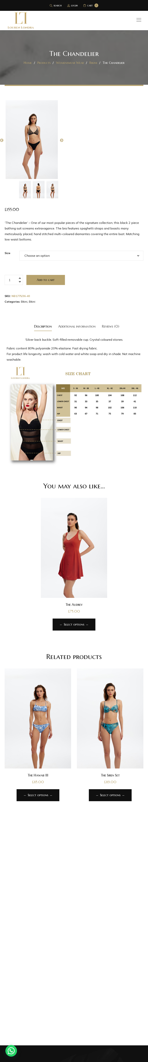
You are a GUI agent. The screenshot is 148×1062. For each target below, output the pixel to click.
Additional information (77, 326)
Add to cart (46, 280)
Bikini (24, 301)
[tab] (43, 326)
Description (43, 326)
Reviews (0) (110, 326)
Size (7, 253)
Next (62, 140)
